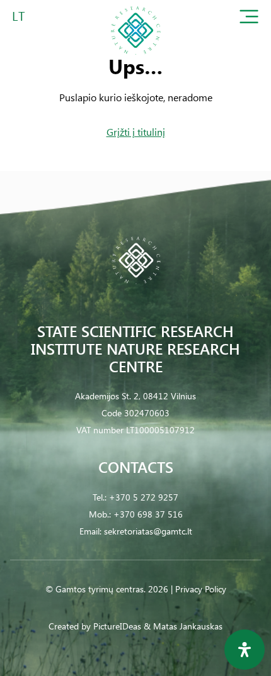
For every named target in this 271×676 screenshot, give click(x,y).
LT (18, 15)
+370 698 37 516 (148, 514)
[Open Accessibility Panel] (244, 649)
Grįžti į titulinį (136, 131)
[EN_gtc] (135, 58)
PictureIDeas (117, 626)
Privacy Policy (200, 589)
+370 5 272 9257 (143, 497)
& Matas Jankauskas (183, 626)
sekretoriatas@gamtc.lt (148, 531)
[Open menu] (248, 19)
